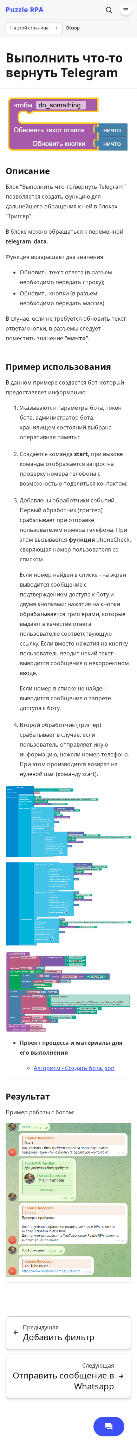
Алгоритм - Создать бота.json (74, 1068)
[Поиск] (109, 10)
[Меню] (125, 9)
